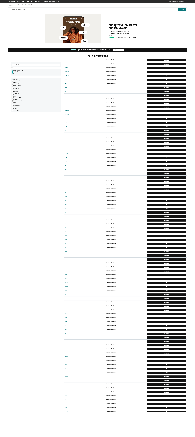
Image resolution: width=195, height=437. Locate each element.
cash (66, 348)
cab (65, 301)
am (65, 106)
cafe (65, 305)
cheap (66, 387)
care (65, 333)
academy (66, 67)
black (66, 239)
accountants (67, 75)
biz (65, 231)
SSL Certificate (45, 1)
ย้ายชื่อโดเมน (18, 4)
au (65, 149)
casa (65, 344)
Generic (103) (16, 91)
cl (65, 403)
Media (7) (15, 102)
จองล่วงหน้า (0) (16, 71)
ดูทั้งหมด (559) (16, 79)
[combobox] (97, 10)
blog (65, 243)
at (65, 141)
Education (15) (16, 88)
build (66, 278)
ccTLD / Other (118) (17, 85)
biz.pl (66, 235)
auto (66, 161)
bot (65, 266)
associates (67, 137)
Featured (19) (16, 82)
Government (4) (16, 94)
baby (66, 169)
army (66, 126)
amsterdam (67, 110)
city (65, 399)
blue (65, 247)
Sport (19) (15, 108)
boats (66, 251)
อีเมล (28, 1)
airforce (66, 102)
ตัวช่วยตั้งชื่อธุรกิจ (34, 4)
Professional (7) (16, 105)
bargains (66, 184)
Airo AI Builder (52, 1)
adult (66, 83)
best (65, 208)
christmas (66, 391)
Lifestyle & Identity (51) (17, 100)
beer (65, 200)
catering (66, 356)
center (66, 364)
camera (66, 313)
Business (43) (16, 83)
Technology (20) (16, 110)
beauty (66, 196)
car (65, 325)
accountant (67, 71)
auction (66, 153)
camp (66, 317)
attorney (66, 145)
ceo (65, 368)
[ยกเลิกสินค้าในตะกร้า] (186, 1)
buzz (66, 290)
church (66, 395)
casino (66, 352)
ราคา (57, 1)
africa (66, 87)
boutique (66, 270)
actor (66, 79)
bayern (66, 188)
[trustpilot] (111, 37)
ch (65, 372)
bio (65, 227)
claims (66, 407)
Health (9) (15, 96)
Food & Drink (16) (16, 90)
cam (65, 309)
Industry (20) (16, 99)
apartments (67, 114)
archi (66, 122)
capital (66, 321)
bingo (66, 223)
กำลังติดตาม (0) (16, 80)
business (66, 286)
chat (65, 383)
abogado (66, 59)
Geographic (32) (16, 93)
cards (66, 329)
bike (65, 219)
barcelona (66, 180)
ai (65, 98)
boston (66, 262)
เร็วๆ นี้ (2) (15, 73)
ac (65, 63)
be (65, 192)
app (65, 118)
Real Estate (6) (16, 107)
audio (66, 157)
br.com (66, 274)
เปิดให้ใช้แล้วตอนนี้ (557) (18, 70)
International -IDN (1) (17, 97)
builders (66, 282)
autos (66, 165)
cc (65, 360)
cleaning (66, 411)
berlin (66, 204)
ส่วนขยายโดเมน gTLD (26, 4)
